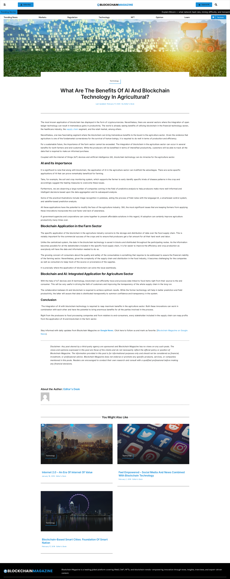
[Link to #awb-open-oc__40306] (5, 4)
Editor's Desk (129, 104)
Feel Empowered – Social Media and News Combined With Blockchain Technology (152, 474)
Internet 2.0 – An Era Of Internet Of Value (67, 472)
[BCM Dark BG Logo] (28, 570)
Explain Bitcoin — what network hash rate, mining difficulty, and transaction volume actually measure (179, 12)
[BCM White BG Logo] (115, 4)
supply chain (72, 129)
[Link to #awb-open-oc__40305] (220, 4)
